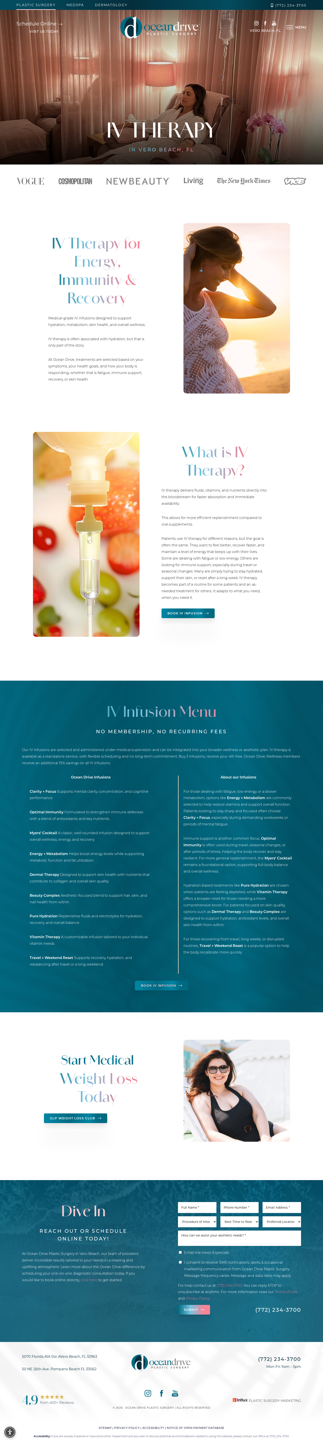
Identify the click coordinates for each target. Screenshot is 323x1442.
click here (89, 1279)
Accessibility (153, 1427)
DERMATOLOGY (111, 5)
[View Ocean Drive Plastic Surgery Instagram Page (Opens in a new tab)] (256, 24)
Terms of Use (286, 1291)
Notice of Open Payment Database (195, 1427)
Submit (191, 1310)
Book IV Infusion (185, 613)
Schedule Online (37, 23)
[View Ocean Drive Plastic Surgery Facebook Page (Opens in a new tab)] (265, 24)
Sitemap (105, 1427)
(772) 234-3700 (291, 5)
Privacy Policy (127, 1427)
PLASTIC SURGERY (36, 5)
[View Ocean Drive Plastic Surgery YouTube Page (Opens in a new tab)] (274, 24)
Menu (301, 27)
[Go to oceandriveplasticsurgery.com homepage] (160, 27)
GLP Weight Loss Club (72, 1118)
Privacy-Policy (197, 1298)
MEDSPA (75, 5)
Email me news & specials (206, 1252)
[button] (289, 27)
